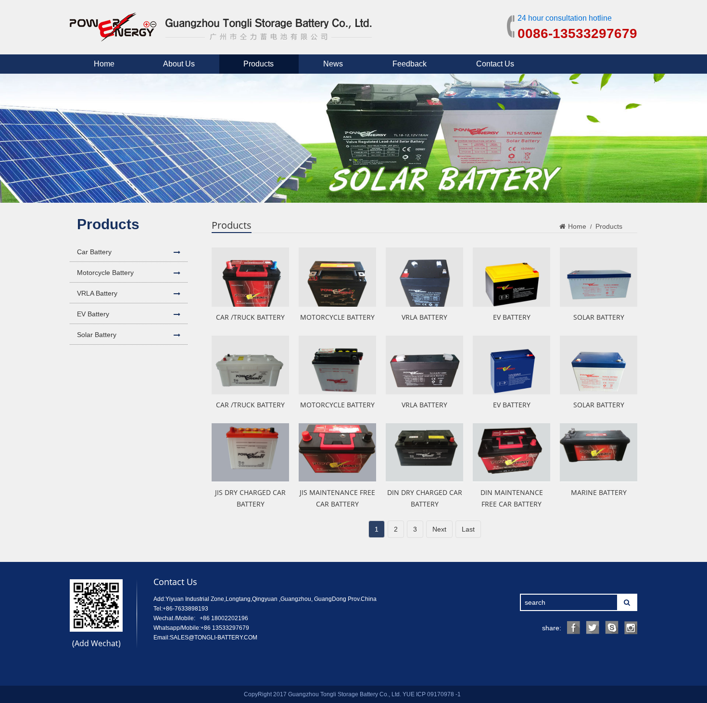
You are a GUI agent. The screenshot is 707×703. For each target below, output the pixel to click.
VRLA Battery (97, 293)
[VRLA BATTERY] (424, 276)
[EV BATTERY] (511, 276)
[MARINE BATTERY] (598, 452)
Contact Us (495, 64)
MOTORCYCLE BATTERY (337, 317)
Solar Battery (96, 334)
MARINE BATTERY (599, 492)
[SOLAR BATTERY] (598, 276)
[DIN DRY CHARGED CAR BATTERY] (424, 452)
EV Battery (93, 314)
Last (468, 529)
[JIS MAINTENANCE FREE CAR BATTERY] (337, 452)
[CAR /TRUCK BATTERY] (250, 276)
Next (439, 529)
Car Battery (94, 252)
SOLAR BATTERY (598, 317)
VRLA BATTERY (424, 317)
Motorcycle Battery (105, 272)
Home (104, 64)
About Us (179, 64)
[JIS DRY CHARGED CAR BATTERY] (250, 452)
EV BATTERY (511, 317)
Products (258, 64)
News (333, 64)
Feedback (409, 64)
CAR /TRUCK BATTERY (250, 317)
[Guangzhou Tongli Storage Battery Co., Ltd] (221, 35)
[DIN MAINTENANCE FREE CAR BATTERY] (511, 452)
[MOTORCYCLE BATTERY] (337, 276)
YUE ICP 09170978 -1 (432, 694)
